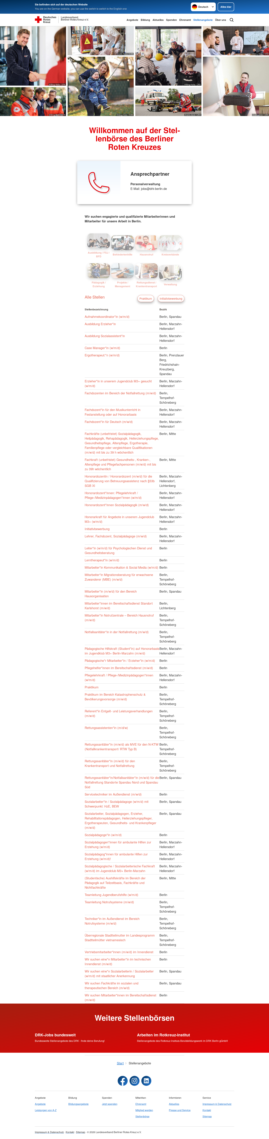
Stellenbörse (142, 1116)
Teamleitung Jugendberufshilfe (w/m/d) (111, 894)
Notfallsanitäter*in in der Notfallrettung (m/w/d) (117, 632)
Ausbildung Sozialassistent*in (105, 336)
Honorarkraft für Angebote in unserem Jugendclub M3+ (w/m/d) (119, 519)
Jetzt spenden (109, 1104)
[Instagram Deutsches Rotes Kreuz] (134, 1081)
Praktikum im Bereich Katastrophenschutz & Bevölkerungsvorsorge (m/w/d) (115, 696)
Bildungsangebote (78, 1104)
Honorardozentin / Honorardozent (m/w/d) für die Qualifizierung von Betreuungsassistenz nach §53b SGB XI (120, 481)
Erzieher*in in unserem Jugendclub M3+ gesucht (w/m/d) (118, 383)
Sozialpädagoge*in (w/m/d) (103, 835)
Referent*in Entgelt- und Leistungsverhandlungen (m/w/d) (119, 713)
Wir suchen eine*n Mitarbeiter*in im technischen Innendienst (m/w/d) (118, 961)
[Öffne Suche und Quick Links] (231, 19)
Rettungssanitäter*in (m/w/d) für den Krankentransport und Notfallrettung (110, 763)
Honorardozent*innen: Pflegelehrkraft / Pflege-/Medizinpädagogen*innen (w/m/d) (113, 495)
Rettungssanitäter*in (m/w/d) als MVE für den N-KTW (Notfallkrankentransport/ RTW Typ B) (121, 746)
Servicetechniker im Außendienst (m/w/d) (113, 794)
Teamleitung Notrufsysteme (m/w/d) (109, 902)
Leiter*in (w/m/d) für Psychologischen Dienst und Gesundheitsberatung (118, 550)
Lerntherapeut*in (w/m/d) (102, 560)
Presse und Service (180, 1110)
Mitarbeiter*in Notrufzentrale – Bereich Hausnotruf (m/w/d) (119, 617)
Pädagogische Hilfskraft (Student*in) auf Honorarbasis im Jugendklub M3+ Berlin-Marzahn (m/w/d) (122, 650)
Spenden (171, 20)
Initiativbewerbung (171, 298)
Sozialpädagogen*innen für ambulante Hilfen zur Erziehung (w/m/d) (118, 844)
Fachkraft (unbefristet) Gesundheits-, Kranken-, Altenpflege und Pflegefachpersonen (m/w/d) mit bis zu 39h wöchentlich (120, 464)
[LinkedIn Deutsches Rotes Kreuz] (146, 1081)
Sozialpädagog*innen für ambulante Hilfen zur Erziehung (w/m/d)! (116, 856)
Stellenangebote (203, 20)
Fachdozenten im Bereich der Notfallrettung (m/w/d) (120, 393)
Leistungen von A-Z (46, 1110)
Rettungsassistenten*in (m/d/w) (106, 727)
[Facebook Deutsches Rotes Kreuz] (123, 1081)
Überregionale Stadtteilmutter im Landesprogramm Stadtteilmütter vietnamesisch (120, 937)
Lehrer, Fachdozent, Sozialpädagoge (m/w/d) (116, 536)
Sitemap (207, 1116)
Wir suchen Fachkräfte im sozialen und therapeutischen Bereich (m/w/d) (111, 985)
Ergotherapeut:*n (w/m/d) (102, 355)
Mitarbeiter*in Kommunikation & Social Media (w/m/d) (121, 567)
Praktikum (145, 298)
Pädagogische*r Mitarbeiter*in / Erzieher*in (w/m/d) (120, 660)
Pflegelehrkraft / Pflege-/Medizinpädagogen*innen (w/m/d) (119, 677)
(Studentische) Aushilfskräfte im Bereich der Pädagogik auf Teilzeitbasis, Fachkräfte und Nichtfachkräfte (115, 883)
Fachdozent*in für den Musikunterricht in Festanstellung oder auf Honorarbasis (112, 412)
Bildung (145, 20)
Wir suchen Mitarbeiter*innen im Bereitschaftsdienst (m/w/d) (120, 997)
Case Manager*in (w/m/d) (102, 348)
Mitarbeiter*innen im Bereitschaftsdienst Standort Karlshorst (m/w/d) (119, 605)
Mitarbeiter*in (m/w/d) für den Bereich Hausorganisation (111, 593)
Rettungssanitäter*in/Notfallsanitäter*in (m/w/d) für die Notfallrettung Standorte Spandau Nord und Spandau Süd (122, 782)
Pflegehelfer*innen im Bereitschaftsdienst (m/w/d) (119, 668)
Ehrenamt (185, 20)
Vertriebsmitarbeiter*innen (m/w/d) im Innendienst (119, 952)
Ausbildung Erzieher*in (100, 324)
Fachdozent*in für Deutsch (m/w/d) (109, 421)
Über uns (220, 20)
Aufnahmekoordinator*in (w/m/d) (107, 316)
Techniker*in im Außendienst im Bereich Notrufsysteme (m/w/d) (112, 921)
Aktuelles (158, 20)
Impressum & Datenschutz (217, 1104)
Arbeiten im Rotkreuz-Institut (163, 1035)
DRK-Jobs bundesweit (55, 1035)
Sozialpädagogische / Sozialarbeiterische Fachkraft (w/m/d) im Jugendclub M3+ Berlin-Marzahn (120, 868)
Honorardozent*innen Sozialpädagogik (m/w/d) (117, 505)
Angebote (132, 20)
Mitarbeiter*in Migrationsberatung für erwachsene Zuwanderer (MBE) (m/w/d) (119, 577)
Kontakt (207, 1110)
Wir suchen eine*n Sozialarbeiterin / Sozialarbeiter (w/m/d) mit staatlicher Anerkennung (119, 973)
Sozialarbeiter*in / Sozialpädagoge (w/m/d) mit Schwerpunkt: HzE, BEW (117, 803)
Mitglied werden (144, 1110)
